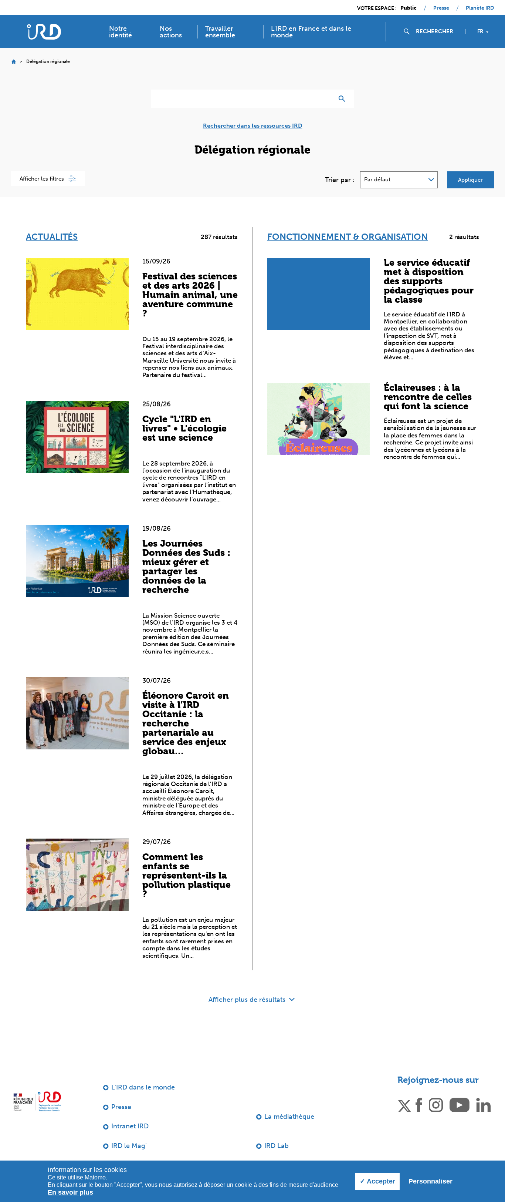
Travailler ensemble (220, 31)
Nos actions (171, 31)
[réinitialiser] (325, 99)
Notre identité (120, 31)
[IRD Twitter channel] (404, 1104)
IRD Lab (276, 1145)
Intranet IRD (130, 1126)
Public (408, 8)
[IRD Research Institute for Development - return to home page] (37, 1101)
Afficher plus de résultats (248, 999)
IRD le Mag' (129, 1145)
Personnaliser (431, 1181)
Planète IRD (480, 8)
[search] (438, 31)
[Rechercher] (343, 99)
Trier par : (340, 180)
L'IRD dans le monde (143, 1087)
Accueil (13, 62)
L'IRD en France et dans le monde (311, 31)
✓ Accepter (377, 1181)
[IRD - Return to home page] (44, 32)
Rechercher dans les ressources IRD (252, 126)
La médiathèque (289, 1116)
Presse (441, 8)
